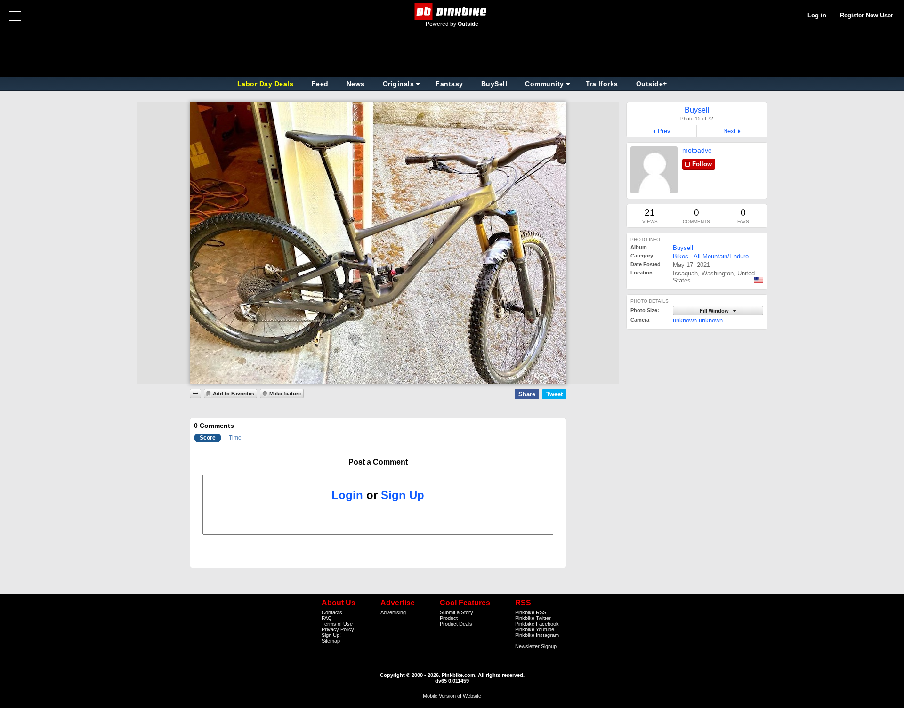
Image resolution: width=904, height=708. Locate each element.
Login (347, 495)
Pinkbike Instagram (537, 635)
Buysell (683, 247)
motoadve (697, 150)
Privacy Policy (338, 629)
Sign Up (402, 495)
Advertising (393, 612)
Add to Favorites (233, 393)
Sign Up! (331, 635)
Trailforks (602, 84)
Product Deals (456, 624)
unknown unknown (698, 320)
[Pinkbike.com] (452, 11)
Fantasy (449, 84)
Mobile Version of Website (452, 696)
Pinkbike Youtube (534, 629)
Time (235, 437)
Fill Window (715, 311)
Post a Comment (378, 462)
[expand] (195, 393)
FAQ (327, 618)
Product (449, 618)
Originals (398, 84)
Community (544, 84)
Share (526, 394)
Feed (320, 84)
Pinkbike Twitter (533, 618)
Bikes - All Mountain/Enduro (711, 256)
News (356, 84)
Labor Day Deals (266, 84)
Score (208, 437)
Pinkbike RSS (530, 612)
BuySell (494, 84)
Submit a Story (456, 612)
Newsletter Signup (536, 646)
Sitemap (331, 641)
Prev (664, 131)
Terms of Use (337, 624)
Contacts (332, 612)
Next (729, 131)
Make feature (285, 393)
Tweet (554, 394)
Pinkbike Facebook (537, 624)
